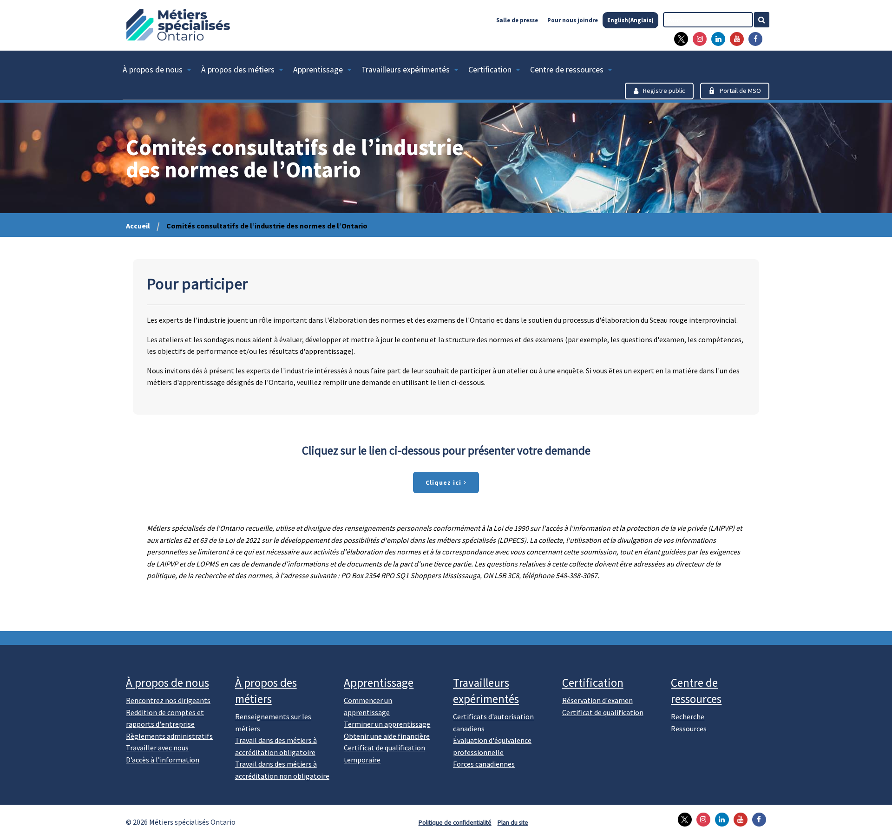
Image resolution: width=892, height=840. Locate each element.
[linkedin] (716, 39)
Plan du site (513, 823)
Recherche (687, 716)
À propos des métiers (238, 70)
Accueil (138, 225)
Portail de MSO (740, 90)
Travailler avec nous (157, 747)
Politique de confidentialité (455, 823)
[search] (708, 19)
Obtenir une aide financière (387, 736)
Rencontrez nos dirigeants (168, 700)
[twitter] (678, 39)
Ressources (689, 728)
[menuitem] (162, 71)
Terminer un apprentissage (387, 724)
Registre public (664, 90)
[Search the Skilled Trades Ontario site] (765, 19)
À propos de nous (153, 70)
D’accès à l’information (162, 759)
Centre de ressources (566, 70)
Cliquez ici (444, 482)
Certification (490, 70)
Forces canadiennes (484, 763)
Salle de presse (517, 20)
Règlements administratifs (169, 736)
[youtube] (734, 39)
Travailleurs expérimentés (405, 70)
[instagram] (697, 39)
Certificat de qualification (602, 712)
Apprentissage (318, 70)
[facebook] (753, 39)
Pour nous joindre (572, 20)
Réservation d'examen (597, 700)
